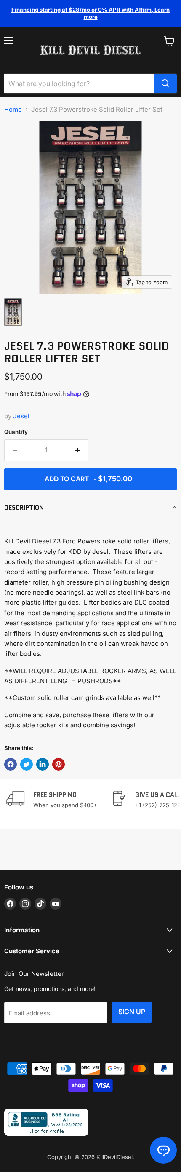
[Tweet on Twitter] (26, 764)
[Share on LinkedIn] (42, 764)
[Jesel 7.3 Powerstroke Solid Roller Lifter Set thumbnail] (13, 312)
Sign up (131, 1012)
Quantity (16, 432)
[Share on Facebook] (10, 764)
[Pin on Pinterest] (58, 764)
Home (13, 109)
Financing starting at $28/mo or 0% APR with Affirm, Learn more (90, 13)
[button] (90, 508)
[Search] (165, 83)
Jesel (21, 416)
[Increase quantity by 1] (77, 450)
